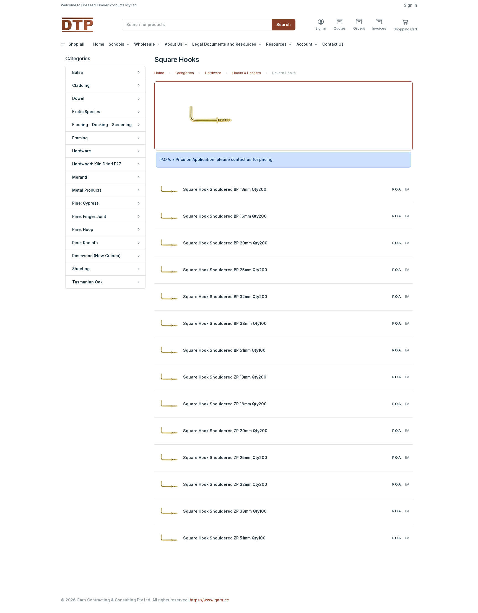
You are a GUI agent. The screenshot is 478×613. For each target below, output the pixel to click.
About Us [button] (173, 44)
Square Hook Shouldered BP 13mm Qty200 (224, 189)
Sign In (410, 5)
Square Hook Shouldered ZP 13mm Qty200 (224, 377)
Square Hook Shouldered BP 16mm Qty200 (225, 216)
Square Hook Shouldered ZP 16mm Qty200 (225, 403)
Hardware (213, 73)
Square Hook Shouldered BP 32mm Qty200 (225, 296)
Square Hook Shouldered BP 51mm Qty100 (224, 350)
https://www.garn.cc (209, 600)
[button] (405, 24)
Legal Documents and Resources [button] (224, 44)
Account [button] (304, 44)
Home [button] (98, 44)
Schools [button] (116, 44)
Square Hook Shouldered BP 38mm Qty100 (225, 323)
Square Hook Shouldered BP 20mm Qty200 (225, 243)
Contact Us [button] (333, 44)
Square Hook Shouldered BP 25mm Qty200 (225, 269)
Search (283, 24)
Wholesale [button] (144, 44)
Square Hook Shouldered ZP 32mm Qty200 (225, 484)
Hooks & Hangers (246, 73)
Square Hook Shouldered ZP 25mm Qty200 (225, 457)
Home (159, 73)
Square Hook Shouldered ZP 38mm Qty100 (225, 511)
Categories (184, 73)
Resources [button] (276, 44)
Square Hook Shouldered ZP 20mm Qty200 (225, 430)
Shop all (75, 44)
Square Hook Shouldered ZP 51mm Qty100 (224, 538)
